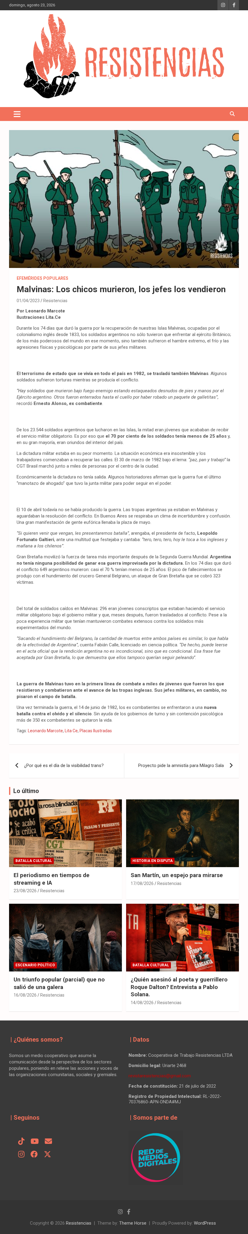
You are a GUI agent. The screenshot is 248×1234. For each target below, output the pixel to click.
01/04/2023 (28, 300)
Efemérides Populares (42, 278)
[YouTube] (35, 1142)
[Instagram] (21, 1155)
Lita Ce (71, 730)
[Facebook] (34, 1155)
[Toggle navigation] (17, 114)
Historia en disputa (152, 861)
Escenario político (35, 965)
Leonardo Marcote (45, 730)
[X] (47, 1155)
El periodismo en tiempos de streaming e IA (52, 879)
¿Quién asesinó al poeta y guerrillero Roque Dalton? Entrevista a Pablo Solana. (179, 987)
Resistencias (55, 300)
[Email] (48, 1142)
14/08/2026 (142, 1002)
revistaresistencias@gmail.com (160, 1076)
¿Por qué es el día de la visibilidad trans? (64, 765)
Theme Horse (132, 1223)
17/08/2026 (142, 883)
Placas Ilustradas (96, 730)
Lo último (26, 791)
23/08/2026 (25, 890)
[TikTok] (21, 1142)
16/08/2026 (25, 995)
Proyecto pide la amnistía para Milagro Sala (181, 765)
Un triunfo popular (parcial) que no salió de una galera (59, 983)
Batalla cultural (33, 861)
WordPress (205, 1223)
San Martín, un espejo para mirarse (177, 875)
